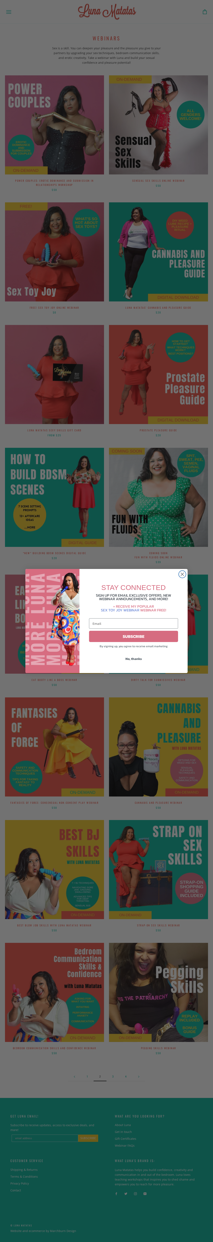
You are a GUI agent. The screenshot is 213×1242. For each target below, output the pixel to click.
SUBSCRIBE (133, 636)
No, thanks (133, 658)
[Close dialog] (182, 574)
